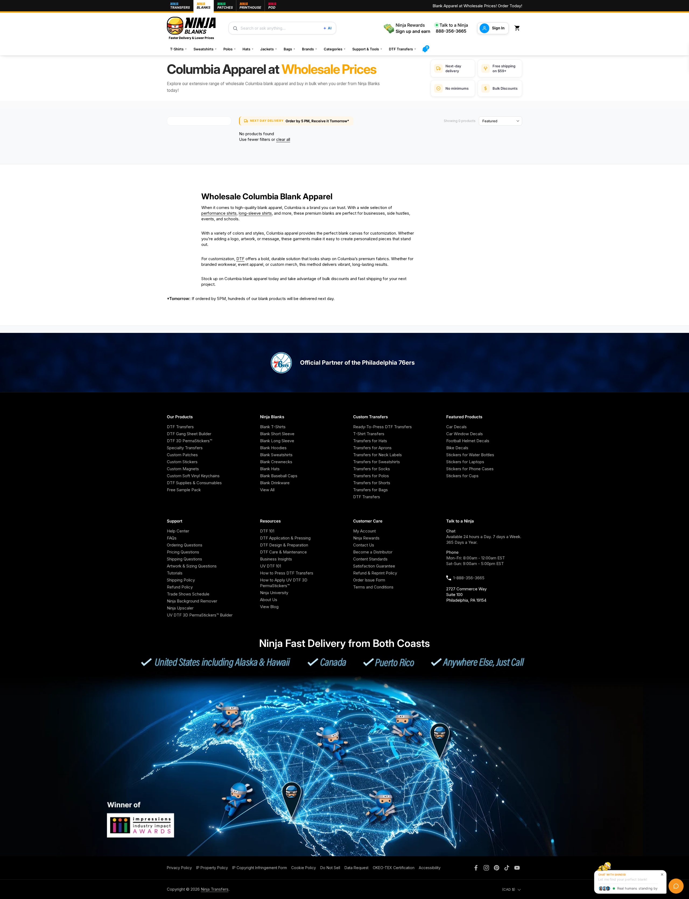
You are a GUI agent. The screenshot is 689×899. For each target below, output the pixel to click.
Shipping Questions (184, 559)
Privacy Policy (179, 867)
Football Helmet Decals (467, 440)
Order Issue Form (369, 580)
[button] (518, 28)
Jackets (268, 49)
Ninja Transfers (215, 889)
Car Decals (456, 426)
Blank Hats (270, 468)
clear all (283, 139)
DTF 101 (267, 531)
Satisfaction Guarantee (374, 566)
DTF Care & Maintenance (283, 552)
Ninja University (274, 592)
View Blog (269, 606)
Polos (229, 49)
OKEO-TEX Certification (393, 867)
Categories (335, 49)
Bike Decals (457, 447)
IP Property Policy (212, 867)
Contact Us (363, 545)
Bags (290, 49)
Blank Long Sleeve (277, 440)
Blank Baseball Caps (278, 475)
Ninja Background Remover (192, 601)
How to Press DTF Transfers (286, 573)
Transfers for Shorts (371, 482)
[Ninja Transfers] (191, 28)
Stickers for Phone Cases (470, 468)
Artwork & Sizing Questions (192, 566)
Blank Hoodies (273, 447)
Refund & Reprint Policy (375, 573)
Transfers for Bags (370, 489)
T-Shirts (178, 49)
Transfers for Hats (370, 440)
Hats (248, 49)
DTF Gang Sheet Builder (189, 433)
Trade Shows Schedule (188, 594)
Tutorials (174, 573)
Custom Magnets (183, 468)
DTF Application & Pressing (285, 538)
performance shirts (219, 213)
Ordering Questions (184, 545)
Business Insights (276, 559)
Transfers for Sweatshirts (376, 461)
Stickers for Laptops (465, 461)
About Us (268, 599)
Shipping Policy (181, 580)
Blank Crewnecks (276, 461)
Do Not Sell (330, 867)
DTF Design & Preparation (284, 545)
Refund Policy (180, 587)
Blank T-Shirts (273, 426)
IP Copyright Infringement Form (259, 867)
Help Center (178, 531)
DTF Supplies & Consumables (194, 482)
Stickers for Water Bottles (470, 454)
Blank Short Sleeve (277, 433)
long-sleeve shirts (255, 213)
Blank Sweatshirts (276, 454)
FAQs (172, 538)
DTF (240, 258)
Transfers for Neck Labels (377, 454)
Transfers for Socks (371, 468)
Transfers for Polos (371, 475)
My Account (364, 531)
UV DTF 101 (270, 566)
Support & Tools (367, 49)
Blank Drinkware (275, 482)
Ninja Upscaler (180, 608)
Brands (309, 49)
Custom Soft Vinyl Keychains (193, 475)
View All (267, 489)
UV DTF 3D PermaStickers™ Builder (200, 615)
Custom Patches (182, 454)
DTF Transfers (402, 49)
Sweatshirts (205, 49)
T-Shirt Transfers (368, 433)
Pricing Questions (183, 552)
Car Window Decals (464, 433)
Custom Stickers (182, 461)
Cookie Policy (303, 867)
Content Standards (370, 559)
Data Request (356, 867)
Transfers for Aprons (372, 447)
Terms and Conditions (373, 587)
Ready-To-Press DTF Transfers (382, 426)
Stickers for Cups (462, 475)
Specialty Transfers (185, 447)
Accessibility (430, 867)
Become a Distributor (372, 552)
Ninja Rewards (366, 538)
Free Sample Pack (184, 489)
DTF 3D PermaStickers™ (189, 440)
